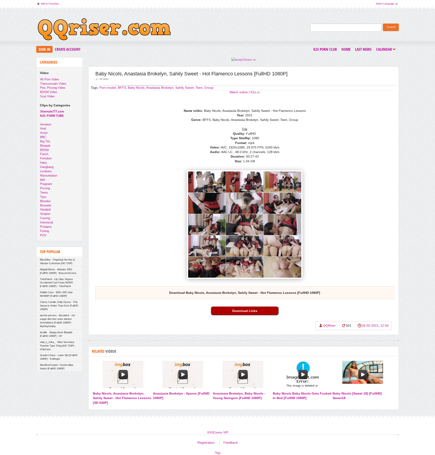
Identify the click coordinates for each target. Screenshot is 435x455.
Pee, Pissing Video (52, 87)
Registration (206, 442)
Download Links (244, 311)
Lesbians (46, 171)
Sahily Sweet (184, 87)
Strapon (45, 214)
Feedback (230, 442)
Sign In (44, 49)
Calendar (385, 50)
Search (391, 27)
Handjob (45, 209)
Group (208, 87)
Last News (363, 49)
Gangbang (46, 167)
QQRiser (329, 325)
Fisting (44, 231)
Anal (43, 128)
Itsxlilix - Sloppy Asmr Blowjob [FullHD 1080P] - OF (56, 334)
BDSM (44, 150)
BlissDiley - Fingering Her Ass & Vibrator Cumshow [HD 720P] (57, 261)
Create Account (67, 49)
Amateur (45, 124)
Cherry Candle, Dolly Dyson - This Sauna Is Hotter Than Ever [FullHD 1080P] (59, 306)
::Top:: (217, 453)
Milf (42, 180)
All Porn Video (49, 79)
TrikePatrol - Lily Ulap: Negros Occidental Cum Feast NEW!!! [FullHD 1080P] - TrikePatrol (56, 283)
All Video (104, 79)
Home (345, 49)
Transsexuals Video (53, 83)
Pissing (45, 188)
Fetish (44, 154)
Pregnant (46, 184)
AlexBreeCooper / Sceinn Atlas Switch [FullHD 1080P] (56, 367)
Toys (43, 197)
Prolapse (46, 226)
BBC (43, 137)
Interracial (46, 222)
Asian (44, 132)
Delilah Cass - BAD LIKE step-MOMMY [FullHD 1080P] (56, 294)
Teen (199, 87)
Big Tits (45, 141)
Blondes (45, 201)
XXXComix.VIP (217, 432)
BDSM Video (48, 92)
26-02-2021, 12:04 (375, 325)
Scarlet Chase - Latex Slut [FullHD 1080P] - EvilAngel (58, 357)
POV (43, 235)
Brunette (45, 205)
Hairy (43, 162)
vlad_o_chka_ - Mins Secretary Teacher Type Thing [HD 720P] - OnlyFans (57, 346)
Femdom (46, 158)
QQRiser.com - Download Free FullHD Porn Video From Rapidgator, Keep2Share (104, 30)
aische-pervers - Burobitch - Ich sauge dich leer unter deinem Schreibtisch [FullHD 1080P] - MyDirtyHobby (57, 321)
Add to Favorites (48, 4)
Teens (44, 192)
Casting (45, 218)
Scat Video (47, 96)
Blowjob (45, 145)
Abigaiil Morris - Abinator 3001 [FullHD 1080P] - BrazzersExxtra (58, 271)
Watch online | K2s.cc (245, 92)
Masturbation (48, 175)
